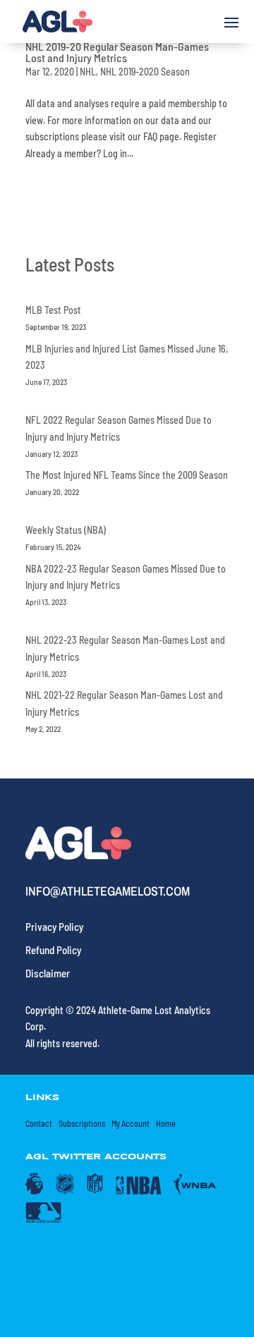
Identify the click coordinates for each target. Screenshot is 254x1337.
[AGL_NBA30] (139, 1191)
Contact (38, 1123)
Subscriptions (82, 1123)
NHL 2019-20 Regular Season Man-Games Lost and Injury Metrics (117, 51)
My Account (130, 1123)
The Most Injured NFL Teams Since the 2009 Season (126, 475)
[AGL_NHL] (65, 1191)
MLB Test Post (53, 310)
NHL (88, 72)
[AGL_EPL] (34, 1191)
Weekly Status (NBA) (65, 530)
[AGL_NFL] (95, 1191)
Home (166, 1123)
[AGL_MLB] (43, 1219)
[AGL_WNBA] (195, 1191)
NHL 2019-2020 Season (145, 72)
